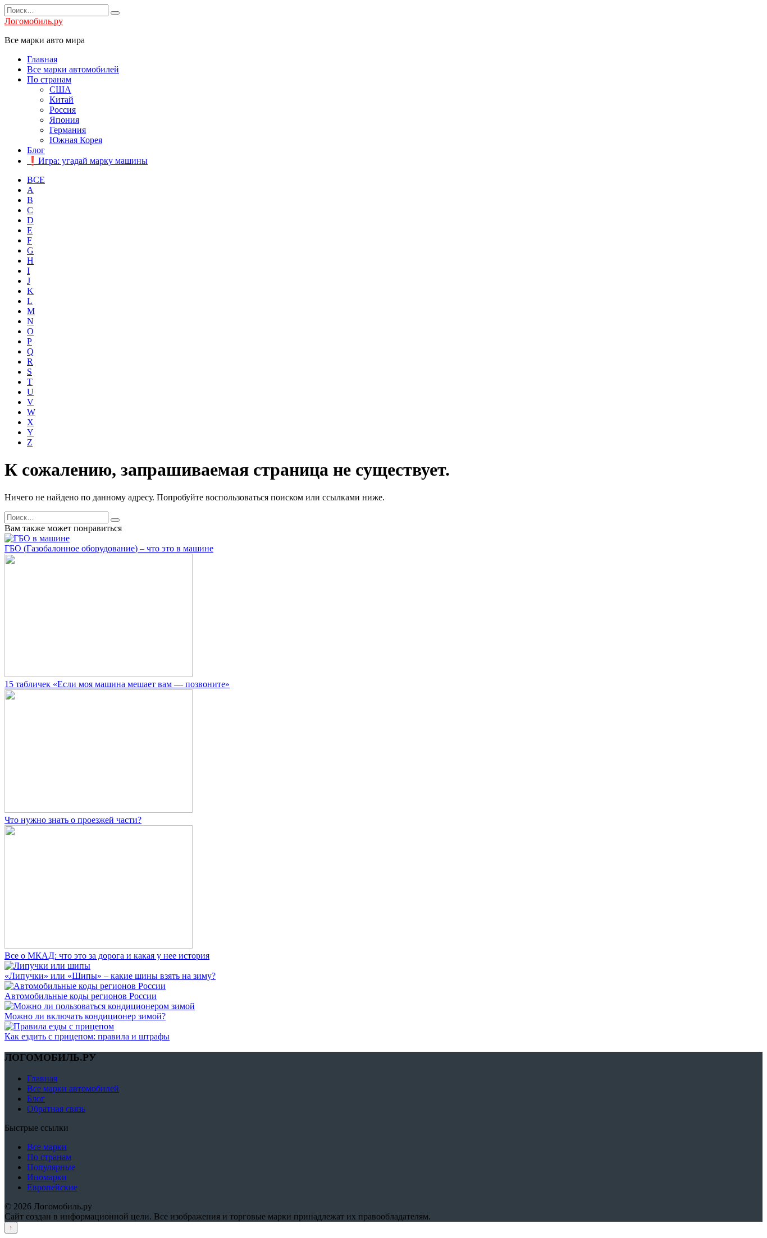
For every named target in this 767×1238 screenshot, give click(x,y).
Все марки (47, 1147)
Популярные (51, 1167)
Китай (61, 99)
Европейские (52, 1187)
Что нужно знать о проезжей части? (72, 820)
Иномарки (47, 1177)
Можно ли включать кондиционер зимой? (85, 1016)
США (60, 89)
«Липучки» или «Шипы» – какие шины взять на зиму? (110, 976)
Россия (62, 109)
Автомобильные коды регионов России (80, 996)
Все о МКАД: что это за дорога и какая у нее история (106, 955)
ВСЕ (36, 180)
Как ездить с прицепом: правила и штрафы (87, 1036)
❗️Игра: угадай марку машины (87, 160)
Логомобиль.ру (33, 21)
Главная (42, 59)
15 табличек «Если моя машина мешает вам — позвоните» (117, 684)
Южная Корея (75, 140)
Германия (67, 130)
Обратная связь (56, 1108)
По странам (49, 79)
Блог (36, 150)
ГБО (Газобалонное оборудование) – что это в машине (108, 548)
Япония (64, 120)
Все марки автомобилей (73, 69)
